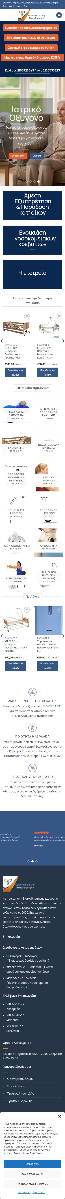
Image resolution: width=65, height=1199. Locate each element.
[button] (59, 1116)
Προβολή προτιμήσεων (32, 1184)
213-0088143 (14, 1026)
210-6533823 (15, 1004)
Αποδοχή (32, 1164)
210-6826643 (15, 1015)
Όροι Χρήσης (16, 1086)
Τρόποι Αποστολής (20, 1093)
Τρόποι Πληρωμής (19, 1101)
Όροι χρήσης (24, 1192)
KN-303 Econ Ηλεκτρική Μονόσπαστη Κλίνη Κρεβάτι (16, 646)
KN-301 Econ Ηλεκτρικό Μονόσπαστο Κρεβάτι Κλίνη (45, 353)
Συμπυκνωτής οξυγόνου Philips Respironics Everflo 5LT (48, 646)
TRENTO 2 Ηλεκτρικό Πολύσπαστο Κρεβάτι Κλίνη (13, 353)
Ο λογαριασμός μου (20, 1079)
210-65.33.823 (52, 706)
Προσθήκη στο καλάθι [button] (15, 372)
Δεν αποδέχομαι (32, 1174)
